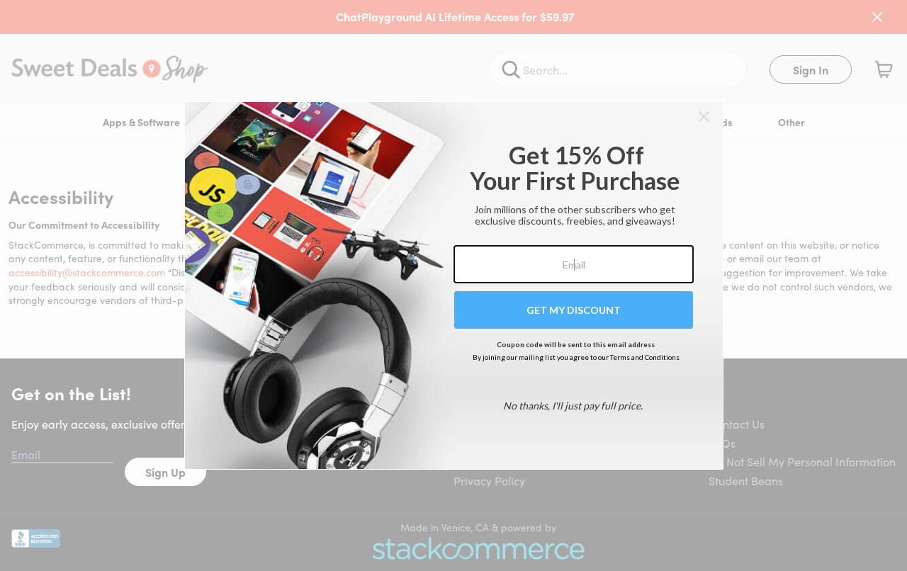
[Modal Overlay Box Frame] (453, 285)
